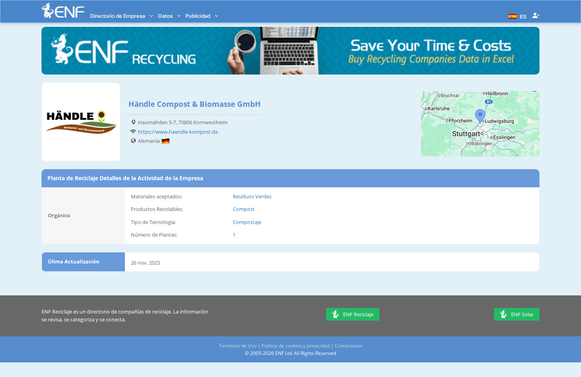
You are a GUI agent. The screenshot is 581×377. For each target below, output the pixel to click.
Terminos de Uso (238, 345)
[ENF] (63, 10)
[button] (516, 16)
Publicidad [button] (198, 16)
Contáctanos (348, 345)
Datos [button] (166, 16)
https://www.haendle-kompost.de (178, 131)
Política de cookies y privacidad (296, 345)
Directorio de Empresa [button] (118, 16)
